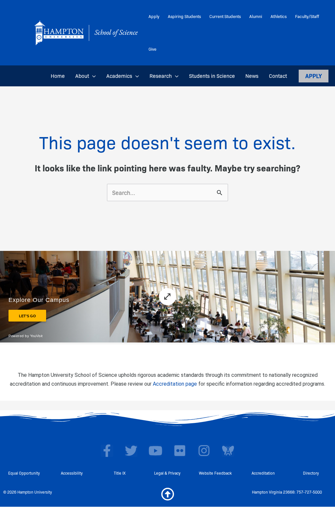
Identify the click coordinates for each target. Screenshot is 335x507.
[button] (92, 75)
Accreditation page (175, 384)
